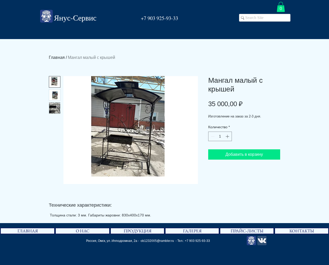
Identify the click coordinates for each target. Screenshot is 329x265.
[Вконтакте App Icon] (262, 240)
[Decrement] (212, 136)
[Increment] (228, 136)
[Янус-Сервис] (251, 240)
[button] (281, 7)
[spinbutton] (220, 136)
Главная (57, 57)
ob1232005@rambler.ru (157, 241)
